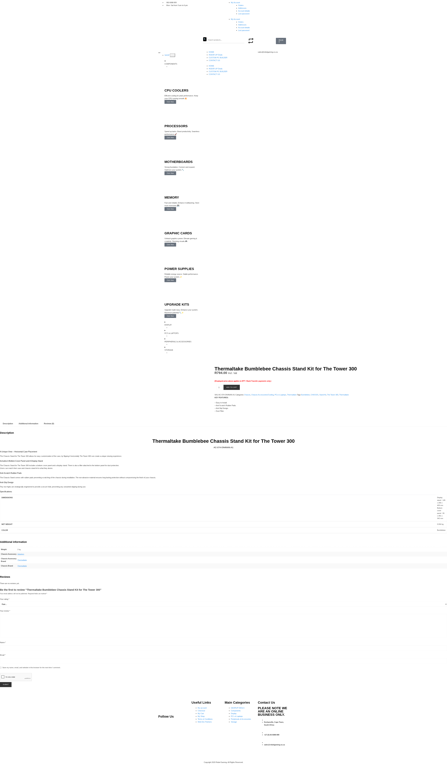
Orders (241, 5)
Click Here (170, 102)
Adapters (20, 554)
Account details (244, 11)
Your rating (4, 599)
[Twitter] (177, 723)
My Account (235, 2)
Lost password (243, 14)
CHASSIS (314, 395)
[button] (263, 39)
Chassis (247, 395)
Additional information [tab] (28, 424)
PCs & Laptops (280, 395)
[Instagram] (169, 723)
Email (2, 655)
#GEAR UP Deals (215, 55)
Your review (5, 611)
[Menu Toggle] (159, 52)
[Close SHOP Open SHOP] (172, 55)
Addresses (242, 8)
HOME (211, 52)
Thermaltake (292, 395)
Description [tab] (8, 424)
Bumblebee (305, 395)
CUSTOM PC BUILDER (218, 58)
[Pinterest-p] (161, 723)
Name (3, 642)
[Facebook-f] (184, 723)
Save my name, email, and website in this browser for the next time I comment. (31, 667)
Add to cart (231, 387)
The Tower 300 (332, 395)
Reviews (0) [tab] (49, 424)
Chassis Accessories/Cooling (262, 395)
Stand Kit (322, 395)
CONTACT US (214, 60)
